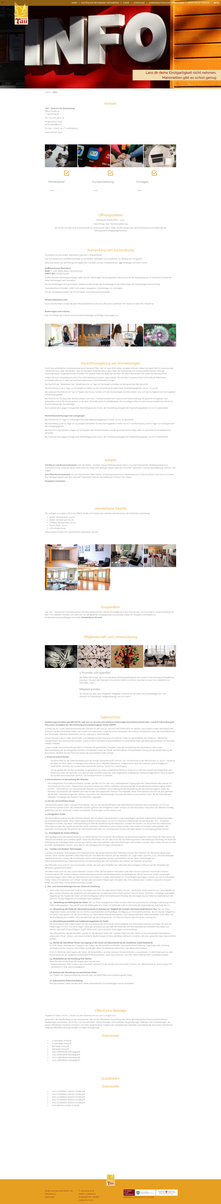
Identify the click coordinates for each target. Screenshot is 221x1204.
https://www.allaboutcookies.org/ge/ (76, 882)
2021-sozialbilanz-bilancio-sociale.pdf (68, 1094)
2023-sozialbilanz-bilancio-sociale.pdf (68, 1100)
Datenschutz (140, 1197)
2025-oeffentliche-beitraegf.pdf (65, 1060)
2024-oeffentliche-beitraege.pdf (65, 1057)
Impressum (128, 1197)
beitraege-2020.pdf (60, 1046)
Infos (216, 3)
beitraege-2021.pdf (60, 1049)
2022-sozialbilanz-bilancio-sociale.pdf (68, 1097)
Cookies (150, 1197)
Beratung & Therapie (199, 3)
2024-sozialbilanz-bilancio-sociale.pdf (68, 1102)
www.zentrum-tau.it (92, 763)
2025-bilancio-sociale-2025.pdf (65, 1105)
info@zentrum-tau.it (129, 763)
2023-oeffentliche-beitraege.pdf (65, 1054)
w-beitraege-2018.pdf (61, 1040)
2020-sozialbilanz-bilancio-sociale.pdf (68, 1091)
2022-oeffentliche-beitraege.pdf (65, 1052)
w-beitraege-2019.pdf (61, 1043)
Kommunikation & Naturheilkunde (166, 3)
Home (74, 3)
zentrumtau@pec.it (159, 763)
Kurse (126, 3)
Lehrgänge (139, 3)
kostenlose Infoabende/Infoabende (100, 3)
